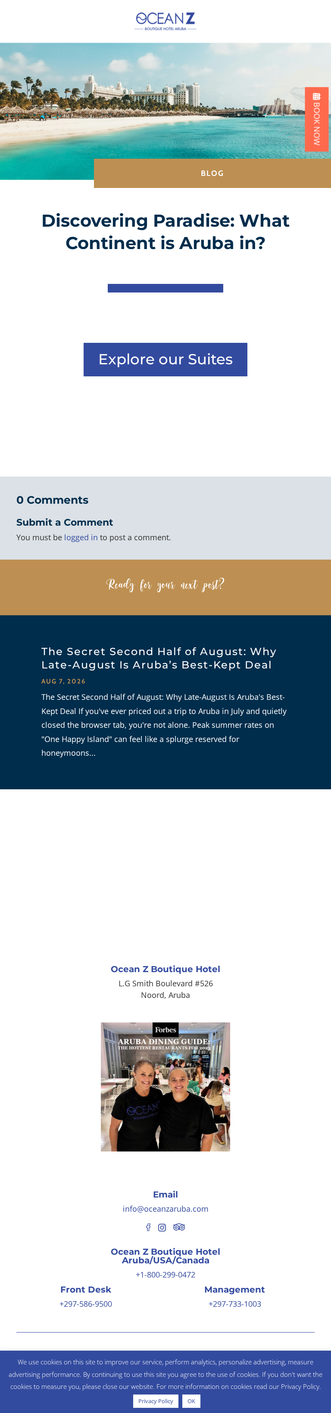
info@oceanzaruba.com (166, 1209)
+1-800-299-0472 (165, 1274)
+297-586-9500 (85, 1304)
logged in (81, 537)
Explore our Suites (165, 359)
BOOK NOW (317, 123)
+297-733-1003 (235, 1304)
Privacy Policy (155, 1401)
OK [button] (191, 1401)
